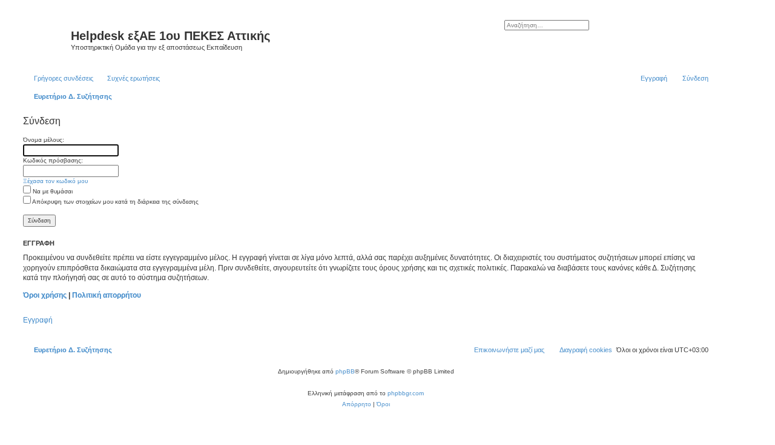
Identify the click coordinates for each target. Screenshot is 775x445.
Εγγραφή (38, 320)
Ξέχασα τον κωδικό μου (55, 181)
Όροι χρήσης (45, 295)
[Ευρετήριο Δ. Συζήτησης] (45, 39)
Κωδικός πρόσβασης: (53, 160)
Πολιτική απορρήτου (106, 295)
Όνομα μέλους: (43, 139)
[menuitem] (128, 78)
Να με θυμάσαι (52, 191)
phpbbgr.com (406, 393)
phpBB (345, 371)
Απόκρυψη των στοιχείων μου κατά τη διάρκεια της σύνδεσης (115, 201)
